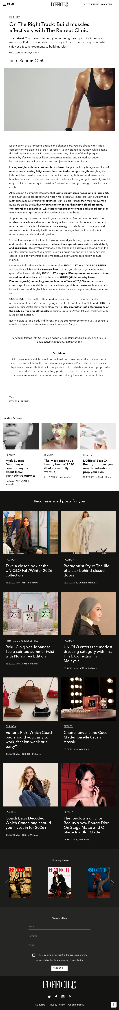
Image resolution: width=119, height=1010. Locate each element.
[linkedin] (26, 61)
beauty (25, 401)
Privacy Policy (76, 960)
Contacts (40, 1004)
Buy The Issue (91, 4)
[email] (11, 61)
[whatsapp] (36, 61)
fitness (14, 401)
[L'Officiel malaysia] (59, 4)
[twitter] (31, 61)
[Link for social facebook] (56, 997)
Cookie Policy (76, 1004)
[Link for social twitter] (49, 997)
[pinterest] (21, 61)
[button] (112, 883)
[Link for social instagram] (62, 997)
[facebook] (16, 61)
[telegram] (41, 61)
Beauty (14, 17)
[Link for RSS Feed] (69, 996)
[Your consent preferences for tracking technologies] (114, 1005)
